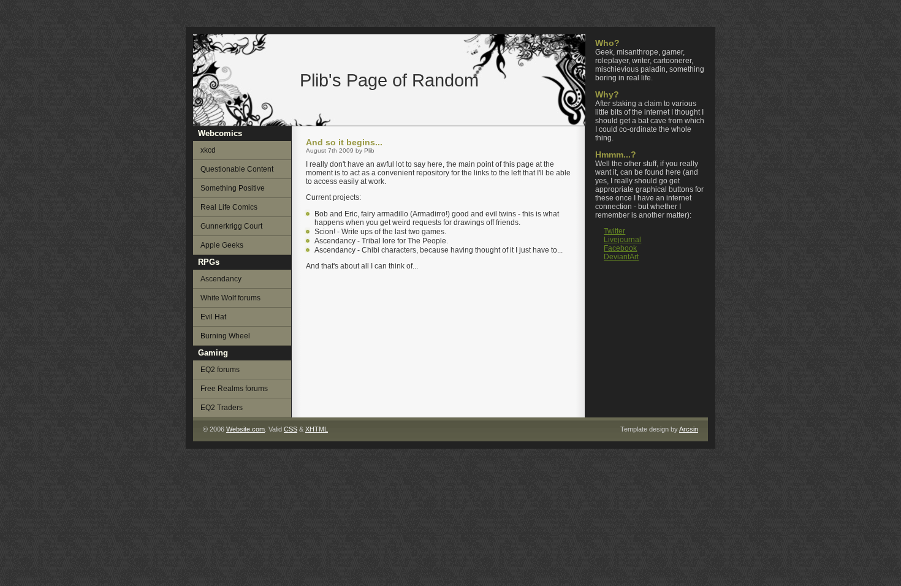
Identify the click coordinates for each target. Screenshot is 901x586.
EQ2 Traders (221, 407)
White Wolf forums (230, 298)
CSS (290, 429)
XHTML (316, 429)
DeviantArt (621, 257)
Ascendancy (220, 279)
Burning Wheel (225, 336)
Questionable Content (236, 169)
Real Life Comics (228, 207)
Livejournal (622, 239)
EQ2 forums (220, 369)
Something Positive (232, 188)
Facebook (620, 248)
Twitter (614, 231)
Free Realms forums (234, 388)
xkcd (208, 150)
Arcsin (688, 429)
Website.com (245, 429)
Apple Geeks (221, 245)
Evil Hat (213, 317)
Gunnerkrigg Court (231, 226)
